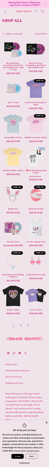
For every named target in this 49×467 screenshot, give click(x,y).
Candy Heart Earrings (35, 275)
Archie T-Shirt (13, 310)
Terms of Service (13, 377)
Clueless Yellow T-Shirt (13, 170)
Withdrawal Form (14, 383)
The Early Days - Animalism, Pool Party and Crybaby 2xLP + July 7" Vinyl (13, 66)
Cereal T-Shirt (36, 310)
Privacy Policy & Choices (17, 371)
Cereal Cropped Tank (35, 242)
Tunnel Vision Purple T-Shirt (36, 104)
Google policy (33, 450)
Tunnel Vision (13, 242)
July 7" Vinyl (13, 102)
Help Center (11, 364)
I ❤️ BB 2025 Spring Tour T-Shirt (36, 172)
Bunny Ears (13, 209)
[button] (5, 11)
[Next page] (36, 325)
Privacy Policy (20, 450)
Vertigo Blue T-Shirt (13, 137)
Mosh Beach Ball (36, 209)
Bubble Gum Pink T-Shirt (36, 137)
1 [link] (13, 325)
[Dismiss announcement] (45, 4)
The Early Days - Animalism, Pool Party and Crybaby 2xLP (36, 65)
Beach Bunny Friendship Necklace (13, 276)
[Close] (46, 422)
